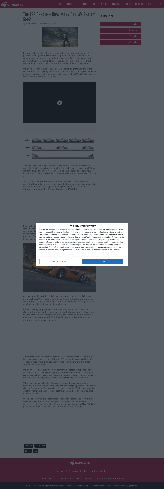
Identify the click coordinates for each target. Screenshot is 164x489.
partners (52, 229)
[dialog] (82, 244)
